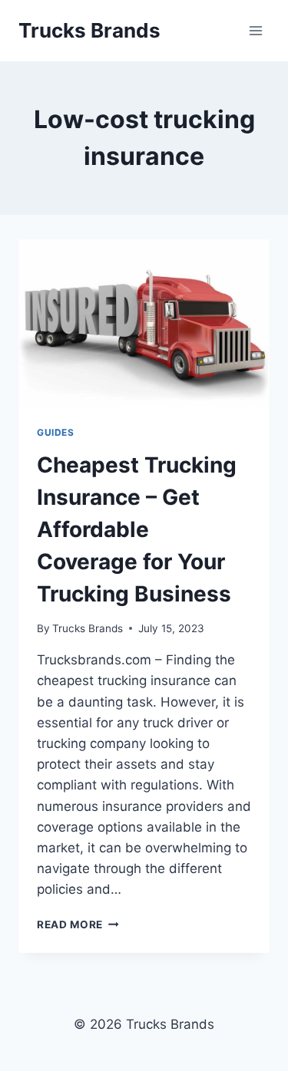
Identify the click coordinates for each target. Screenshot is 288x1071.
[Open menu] (255, 30)
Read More (78, 924)
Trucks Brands (87, 628)
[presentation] (144, 323)
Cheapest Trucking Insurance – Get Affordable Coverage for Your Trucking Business (137, 529)
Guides (55, 432)
